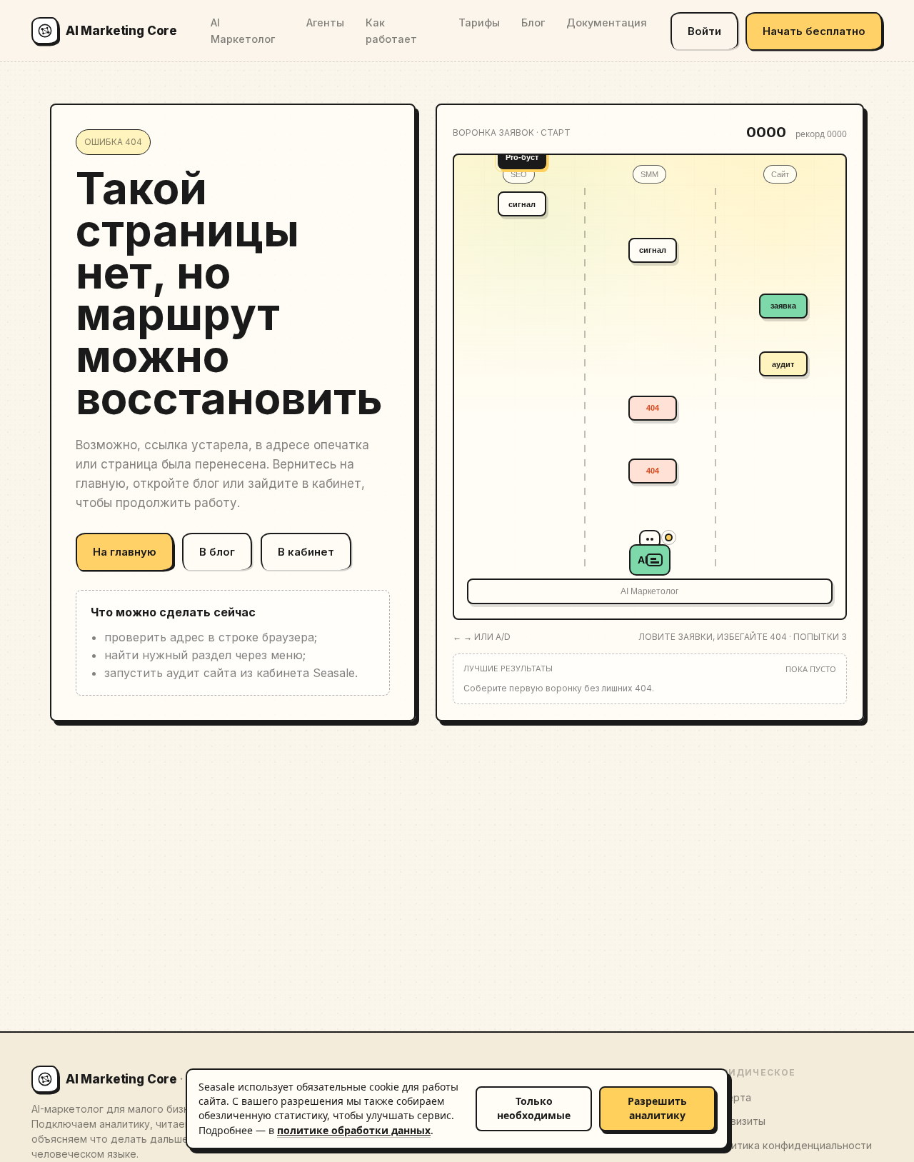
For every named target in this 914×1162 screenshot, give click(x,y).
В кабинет (306, 552)
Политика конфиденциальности (791, 1145)
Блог (533, 22)
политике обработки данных (354, 1130)
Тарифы (479, 22)
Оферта (731, 1097)
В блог (217, 552)
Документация (606, 22)
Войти (704, 31)
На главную (124, 552)
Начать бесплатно (814, 31)
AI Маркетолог (243, 30)
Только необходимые (534, 1108)
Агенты (325, 22)
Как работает (391, 30)
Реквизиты (738, 1121)
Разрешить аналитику (657, 1108)
